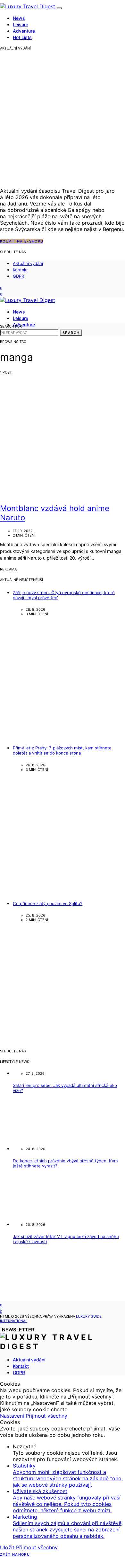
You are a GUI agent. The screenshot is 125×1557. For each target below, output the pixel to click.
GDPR (18, 276)
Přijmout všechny (46, 1416)
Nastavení (13, 1416)
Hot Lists (22, 37)
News (19, 18)
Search (71, 332)
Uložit (8, 1547)
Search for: (11, 326)
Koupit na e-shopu (21, 241)
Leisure (20, 24)
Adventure (24, 31)
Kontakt (20, 269)
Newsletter (18, 1330)
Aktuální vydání (28, 263)
